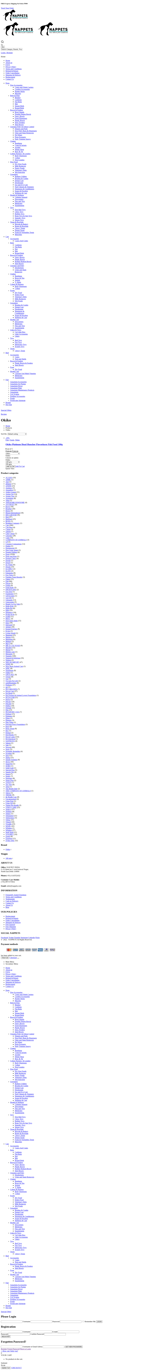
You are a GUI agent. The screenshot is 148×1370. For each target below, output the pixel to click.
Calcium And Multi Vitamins (25, 374)
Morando (9, 654)
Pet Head (9, 693)
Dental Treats (20, 230)
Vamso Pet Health (12, 805)
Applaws (9, 488)
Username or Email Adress (32, 1347)
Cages (17, 357)
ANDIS (8, 486)
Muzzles (18, 93)
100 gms (9, 858)
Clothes (13, 141)
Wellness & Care (21, 193)
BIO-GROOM (11, 515)
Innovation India (12, 621)
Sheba (8, 758)
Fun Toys (18, 342)
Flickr (37, 938)
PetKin (8, 706)
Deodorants (19, 183)
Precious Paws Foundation (15, 724)
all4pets (8, 484)
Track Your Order (7, 8)
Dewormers (19, 199)
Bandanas (18, 143)
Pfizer (8, 718)
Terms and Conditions (14, 69)
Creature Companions (14, 544)
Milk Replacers (20, 166)
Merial (8, 650)
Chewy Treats (20, 228)
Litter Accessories (21, 334)
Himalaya (9, 612)
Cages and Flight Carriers (24, 87)
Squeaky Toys (20, 218)
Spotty (8, 776)
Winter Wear (19, 149)
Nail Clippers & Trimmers (24, 187)
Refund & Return (12, 71)
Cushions (18, 100)
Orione (8, 677)
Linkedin (31, 938)
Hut (16, 249)
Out (7, 679)
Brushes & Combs (21, 179)
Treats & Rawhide (16, 222)
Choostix (9, 536)
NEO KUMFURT (12, 662)
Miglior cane (10, 652)
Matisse (8, 641)
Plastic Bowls (20, 120)
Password (56, 1322)
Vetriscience (10, 818)
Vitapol (8, 822)
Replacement (10, 77)
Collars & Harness (17, 284)
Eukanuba (9, 573)
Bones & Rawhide (21, 226)
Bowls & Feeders (16, 110)
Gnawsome (10, 602)
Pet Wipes (18, 135)
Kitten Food (19, 295)
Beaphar (9, 509)
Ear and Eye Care (21, 185)
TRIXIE (9, 795)
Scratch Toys (19, 347)
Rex (7, 731)
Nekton (8, 660)
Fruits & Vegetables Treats (24, 232)
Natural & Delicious (13, 658)
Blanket (17, 98)
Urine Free (9, 801)
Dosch (8, 563)
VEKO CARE (11, 807)
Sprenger (9, 778)
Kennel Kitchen (11, 629)
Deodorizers (19, 268)
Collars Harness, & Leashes (20, 154)
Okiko (17, 440)
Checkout (13, 958)
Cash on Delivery (12, 901)
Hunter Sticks (20, 91)
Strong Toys (19, 220)
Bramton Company (13, 523)
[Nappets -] (15, 21)
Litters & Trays (15, 330)
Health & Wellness (17, 195)
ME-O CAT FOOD (13, 646)
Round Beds (19, 108)
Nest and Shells (20, 359)
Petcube (8, 704)
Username (26, 1322)
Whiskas (9, 828)
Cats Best (9, 527)
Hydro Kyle (10, 614)
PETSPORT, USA (12, 712)
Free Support (10, 925)
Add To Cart (10, 466)
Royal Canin (10, 737)
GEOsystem (10, 596)
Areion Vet (10, 494)
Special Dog (10, 770)
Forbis (8, 585)
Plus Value (9, 722)
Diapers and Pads (21, 129)
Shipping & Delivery (13, 75)
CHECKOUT (16, 1368)
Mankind (9, 635)
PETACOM (10, 697)
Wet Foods (19, 301)
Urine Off (9, 803)
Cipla (7, 538)
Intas (7, 623)
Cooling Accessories (22, 89)
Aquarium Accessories (18, 382)
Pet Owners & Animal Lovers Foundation (21, 695)
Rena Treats (10, 729)
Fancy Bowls (20, 116)
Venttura (9, 812)
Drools (8, 567)
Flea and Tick (20, 201)
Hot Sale (9, 405)
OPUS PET (10, 675)
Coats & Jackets (20, 145)
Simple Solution (11, 760)
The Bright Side (11, 789)
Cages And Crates (21, 241)
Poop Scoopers (20, 137)
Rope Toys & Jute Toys (23, 216)
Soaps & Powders (21, 191)
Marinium (9, 639)
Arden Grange (11, 492)
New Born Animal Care (14, 666)
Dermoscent (10, 548)
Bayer (8, 507)
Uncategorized (11, 799)
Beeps (8, 511)
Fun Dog (9, 592)
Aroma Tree (10, 496)
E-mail (54, 1332)
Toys (12, 208)
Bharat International (13, 513)
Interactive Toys (20, 344)
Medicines (18, 203)
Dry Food (18, 293)
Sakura (8, 743)
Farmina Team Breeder (14, 577)
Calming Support (21, 197)
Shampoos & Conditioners (24, 189)
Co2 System (14, 394)
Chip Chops (10, 534)
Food (12, 367)
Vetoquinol (10, 816)
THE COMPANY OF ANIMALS (18, 791)
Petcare (8, 702)
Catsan (8, 529)
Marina (8, 637)
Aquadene (9, 490)
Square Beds (19, 106)
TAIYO (8, 782)
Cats (7, 237)
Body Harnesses (21, 156)
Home (8, 61)
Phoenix (9, 720)
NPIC (8, 668)
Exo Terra (9, 575)
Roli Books (10, 735)
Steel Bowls (19, 125)
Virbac (8, 820)
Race (7, 726)
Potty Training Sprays (23, 139)
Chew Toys (19, 212)
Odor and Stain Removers (24, 133)
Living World (10, 633)
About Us (9, 905)
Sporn (8, 774)
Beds (12, 243)
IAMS (8, 617)
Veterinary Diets (21, 170)
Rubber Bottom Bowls (23, 261)
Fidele (8, 579)
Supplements (19, 205)
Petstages (9, 716)
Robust (8, 733)
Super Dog (10, 780)
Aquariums (14, 392)
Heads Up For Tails (13, 604)
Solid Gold (10, 768)
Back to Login (25, 1349)
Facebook (4, 938)
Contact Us (10, 79)
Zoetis (8, 836)
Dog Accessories (16, 85)
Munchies (18, 235)
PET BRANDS (11, 689)
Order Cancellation (12, 73)
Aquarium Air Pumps (18, 384)
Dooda (8, 561)
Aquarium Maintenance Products (22, 390)
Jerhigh (8, 627)
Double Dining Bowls (23, 114)
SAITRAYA (10, 741)
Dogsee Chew (11, 558)
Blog (7, 907)
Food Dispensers (21, 118)
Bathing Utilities (21, 176)
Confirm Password (37, 1334)
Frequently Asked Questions (16, 895)
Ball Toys (18, 340)
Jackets (17, 280)
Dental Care (19, 181)
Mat (16, 104)
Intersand (9, 625)
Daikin (8, 546)
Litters (17, 336)
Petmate (8, 708)
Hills (7, 610)
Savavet (8, 747)
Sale (7, 745)
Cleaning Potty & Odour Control (22, 127)
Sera (7, 756)
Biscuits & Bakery (21, 224)
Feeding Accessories (17, 396)
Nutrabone (9, 670)
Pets (7, 710)
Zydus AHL (10, 841)
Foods (12, 291)
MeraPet (9, 648)
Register (4, 1349)
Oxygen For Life (12, 681)
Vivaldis (9, 824)
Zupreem (9, 838)
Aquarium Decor (16, 386)
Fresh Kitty (10, 587)
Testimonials (10, 899)
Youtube (17, 938)
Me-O (8, 643)
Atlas (7, 500)
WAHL (8, 826)
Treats (12, 349)
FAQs (8, 65)
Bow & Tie (19, 152)
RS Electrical (10, 739)
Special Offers (6, 410)
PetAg (8, 699)
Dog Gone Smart (12, 550)
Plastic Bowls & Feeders (24, 363)
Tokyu (8, 793)
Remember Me (90, 1322)
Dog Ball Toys (20, 210)
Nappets (9, 656)
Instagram (24, 938)
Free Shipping (11, 927)
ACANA (9, 478)
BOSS (8, 521)
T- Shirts (18, 282)
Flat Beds (18, 102)
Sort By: (4, 434)
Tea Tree (9, 785)
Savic (8, 749)
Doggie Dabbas (11, 552)
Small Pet (9, 764)
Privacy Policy (11, 67)
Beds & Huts (15, 96)
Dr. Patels (9, 565)
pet (7, 687)
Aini (7, 482)
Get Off (8, 598)
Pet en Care (10, 691)
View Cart (5, 958)
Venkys (8, 809)
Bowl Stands (19, 112)
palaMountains (11, 683)
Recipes (4, 414)
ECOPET (9, 569)
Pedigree (9, 685)
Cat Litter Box (20, 332)
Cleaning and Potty (17, 266)
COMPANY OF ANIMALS (16, 540)
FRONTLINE (11, 590)
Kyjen (8, 631)
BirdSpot (9, 519)
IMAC (8, 619)
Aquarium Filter (16, 388)
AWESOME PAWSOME (15, 502)
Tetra (7, 787)
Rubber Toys (19, 214)
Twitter (11, 938)
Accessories (14, 239)
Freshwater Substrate (17, 400)
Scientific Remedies (13, 751)
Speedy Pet (10, 772)
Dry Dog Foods (20, 164)
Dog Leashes (19, 160)
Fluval (8, 583)
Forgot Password (13, 1349)
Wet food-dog (20, 172)
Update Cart (6, 1368)
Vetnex (8, 814)
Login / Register (7, 53)
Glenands (9, 600)
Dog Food (14, 162)
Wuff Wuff (9, 832)
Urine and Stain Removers (20, 271)
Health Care (14, 320)
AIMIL (8, 480)
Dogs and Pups (11, 556)
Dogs (7, 83)
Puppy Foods (20, 168)
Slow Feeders (20, 123)
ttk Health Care (11, 797)
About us (9, 63)
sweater (17, 147)
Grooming (14, 174)
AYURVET (10, 505)
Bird (7, 353)
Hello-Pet (9, 608)
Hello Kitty (10, 606)
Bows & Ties (19, 278)
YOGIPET (10, 834)
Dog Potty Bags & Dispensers (26, 131)
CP (7, 542)
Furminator (10, 594)
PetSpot (8, 714)
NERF (8, 664)
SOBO (8, 766)
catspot (8, 531)
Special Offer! (6, 1312)
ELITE (8, 571)
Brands (8, 403)
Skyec (8, 762)
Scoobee (9, 753)
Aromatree (9, 498)
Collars (17, 158)
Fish (7, 380)
